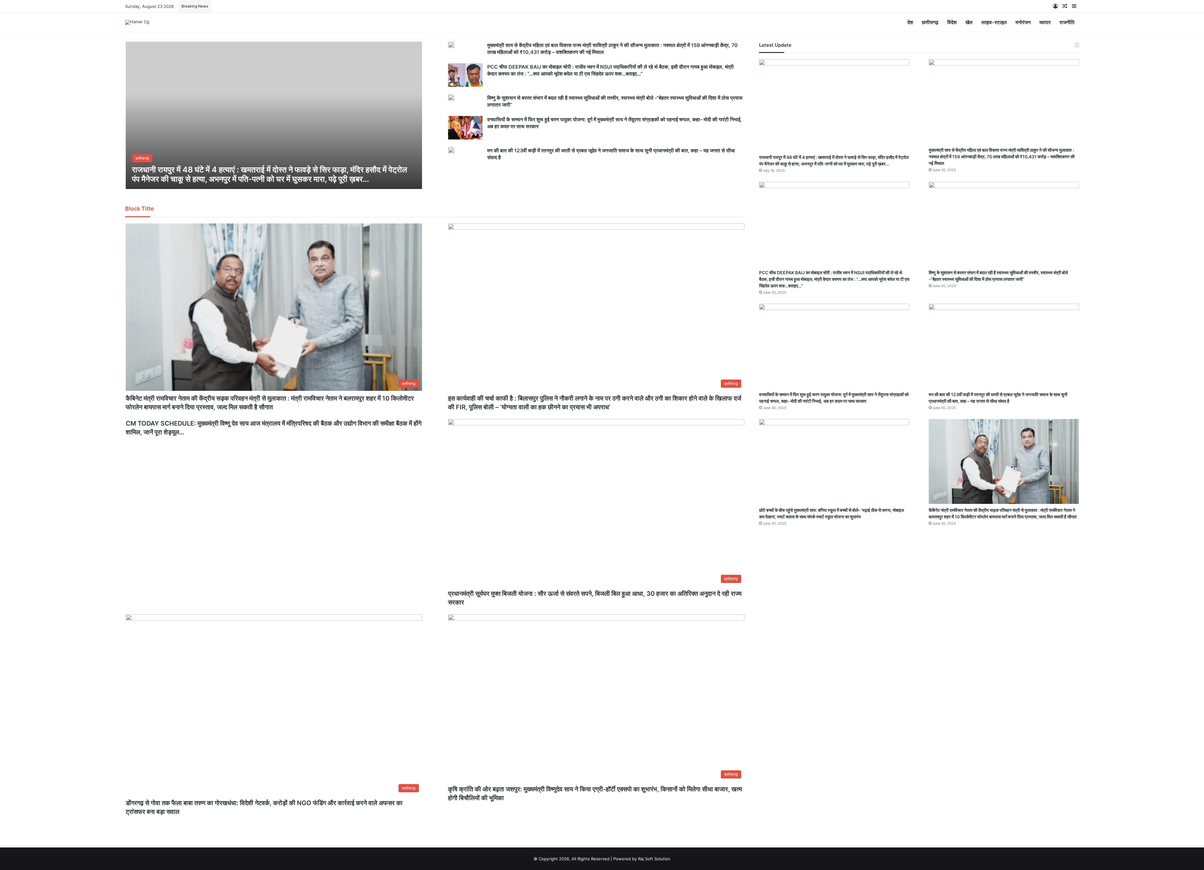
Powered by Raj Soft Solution (641, 858)
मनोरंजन (1023, 22)
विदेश (952, 22)
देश (910, 22)
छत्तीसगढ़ (930, 22)
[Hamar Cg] (137, 22)
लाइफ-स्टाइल (994, 22)
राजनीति (1067, 22)
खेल (969, 22)
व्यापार (1045, 22)
